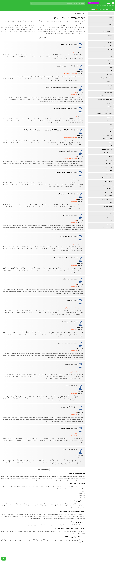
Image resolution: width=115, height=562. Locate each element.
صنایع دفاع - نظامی (108, 92)
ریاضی (111, 67)
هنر (111, 220)
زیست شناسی (109, 81)
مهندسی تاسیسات (108, 160)
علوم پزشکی (109, 103)
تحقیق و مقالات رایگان (93, 3)
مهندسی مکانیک (108, 195)
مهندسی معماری (108, 192)
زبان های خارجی (108, 71)
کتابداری (110, 128)
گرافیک (110, 131)
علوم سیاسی (109, 117)
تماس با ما (93, 9)
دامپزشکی (110, 56)
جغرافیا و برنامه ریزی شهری (106, 46)
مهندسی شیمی (109, 163)
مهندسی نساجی (108, 202)
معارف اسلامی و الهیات (107, 149)
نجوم (111, 213)
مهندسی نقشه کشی (107, 206)
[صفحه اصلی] (83, 13)
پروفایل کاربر (106, 9)
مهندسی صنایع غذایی (107, 170)
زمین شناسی (109, 74)
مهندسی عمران (109, 174)
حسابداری (110, 49)
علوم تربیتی (109, 106)
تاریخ (111, 39)
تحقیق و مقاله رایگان (107, 227)
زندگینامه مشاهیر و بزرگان (106, 78)
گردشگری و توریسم (108, 135)
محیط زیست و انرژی (107, 138)
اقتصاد (110, 17)
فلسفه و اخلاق (109, 120)
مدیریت (110, 145)
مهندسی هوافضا (108, 210)
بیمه (111, 28)
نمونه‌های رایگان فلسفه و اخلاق (67, 33)
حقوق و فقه (109, 53)
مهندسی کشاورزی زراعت (106, 185)
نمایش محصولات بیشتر (43, 469)
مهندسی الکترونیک (108, 153)
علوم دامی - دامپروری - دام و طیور (104, 113)
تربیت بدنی (109, 42)
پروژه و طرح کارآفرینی (107, 31)
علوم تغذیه (109, 110)
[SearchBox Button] (32, 3)
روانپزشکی (110, 60)
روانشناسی (110, 63)
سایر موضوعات (109, 224)
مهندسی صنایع (108, 167)
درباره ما (99, 9)
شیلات (111, 88)
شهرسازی (110, 85)
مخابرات (110, 142)
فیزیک (111, 124)
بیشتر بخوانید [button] (43, 37)
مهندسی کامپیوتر (108, 181)
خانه (112, 9)
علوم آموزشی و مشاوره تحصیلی (105, 99)
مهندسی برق (109, 156)
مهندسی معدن (109, 188)
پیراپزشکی (110, 35)
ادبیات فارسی (109, 14)
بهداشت (110, 24)
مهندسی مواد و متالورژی (106, 199)
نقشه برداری (109, 217)
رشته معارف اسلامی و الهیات (52, 33)
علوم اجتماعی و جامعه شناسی (105, 96)
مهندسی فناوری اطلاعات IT (106, 178)
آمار (111, 21)
